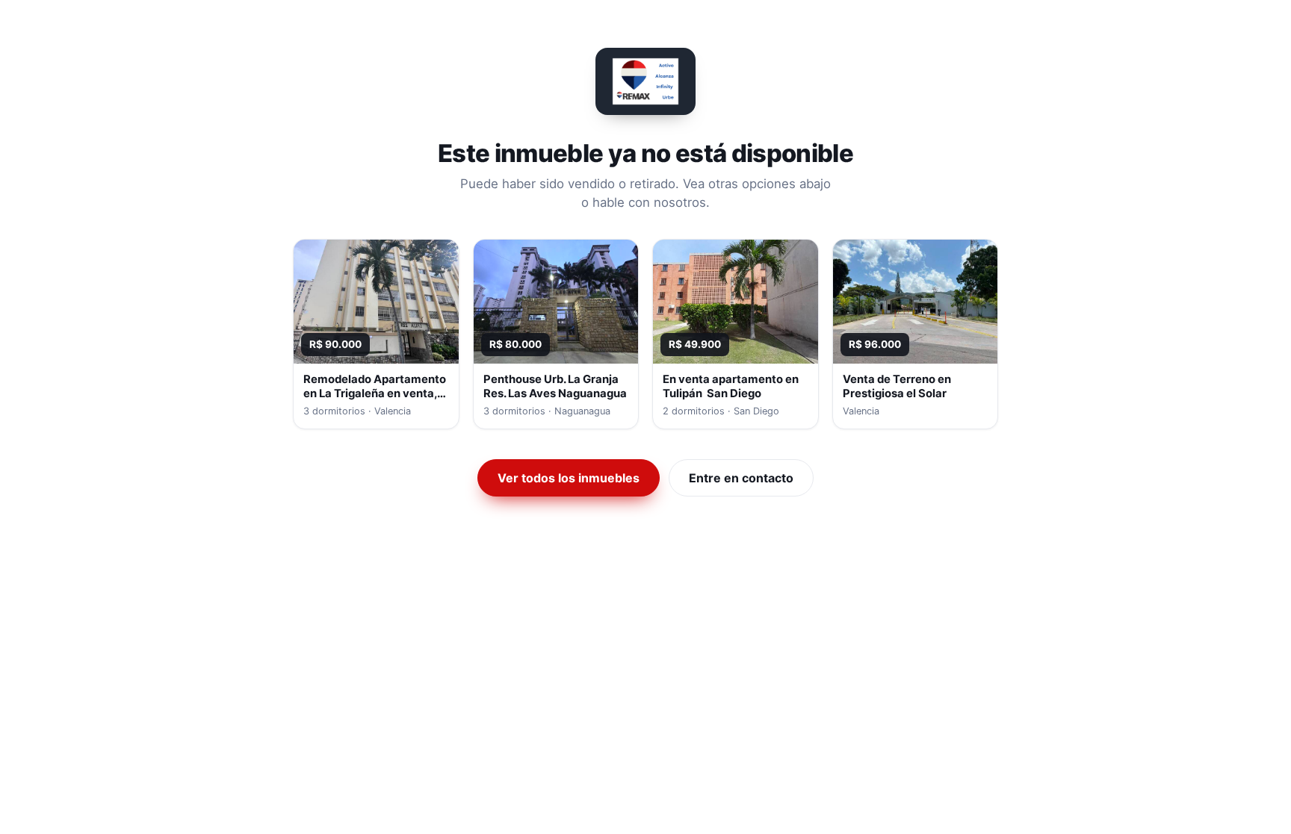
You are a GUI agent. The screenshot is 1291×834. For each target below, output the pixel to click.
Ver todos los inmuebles (569, 477)
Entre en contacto (741, 477)
